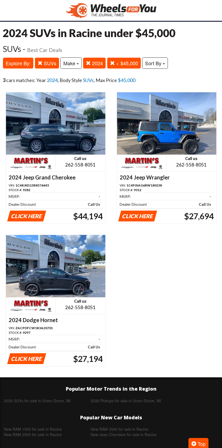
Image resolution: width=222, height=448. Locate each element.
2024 (97, 63)
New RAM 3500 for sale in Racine (119, 429)
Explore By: (18, 63)
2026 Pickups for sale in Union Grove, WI (126, 400)
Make (70, 63)
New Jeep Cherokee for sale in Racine (123, 434)
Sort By (154, 63)
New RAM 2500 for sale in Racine (33, 434)
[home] (111, 10)
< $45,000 (126, 63)
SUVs (49, 63)
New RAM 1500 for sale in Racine (33, 429)
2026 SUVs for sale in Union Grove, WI (37, 400)
